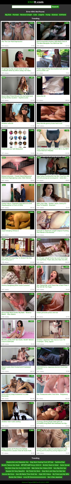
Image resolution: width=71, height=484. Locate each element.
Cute (35, 15)
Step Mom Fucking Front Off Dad (41, 462)
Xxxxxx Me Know (8, 474)
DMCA (35, 482)
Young (48, 15)
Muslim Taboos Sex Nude (11, 465)
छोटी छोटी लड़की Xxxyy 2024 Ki (31, 465)
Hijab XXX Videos (45, 474)
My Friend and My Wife (61, 474)
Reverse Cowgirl (26, 15)
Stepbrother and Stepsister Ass (17, 462)
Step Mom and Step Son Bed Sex (53, 471)
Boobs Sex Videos (15, 477)
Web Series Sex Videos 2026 (42, 468)
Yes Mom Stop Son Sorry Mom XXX (17, 468)
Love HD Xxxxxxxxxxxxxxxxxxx (34, 477)
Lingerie (41, 15)
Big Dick (8, 15)
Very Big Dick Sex (60, 468)
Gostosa (55, 15)
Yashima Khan (60, 462)
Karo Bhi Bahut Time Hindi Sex (26, 474)
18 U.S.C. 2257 (44, 482)
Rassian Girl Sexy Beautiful (15, 471)
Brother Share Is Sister (51, 465)
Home (24, 482)
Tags (29, 482)
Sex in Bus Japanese (55, 477)
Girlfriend (62, 15)
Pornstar (16, 15)
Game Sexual (64, 465)
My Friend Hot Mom (33, 471)
